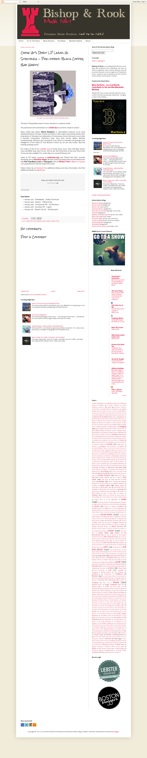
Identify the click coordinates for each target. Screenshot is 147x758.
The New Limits (104, 617)
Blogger (116, 731)
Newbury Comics (96, 539)
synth (124, 596)
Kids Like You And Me (99, 211)
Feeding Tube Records (119, 473)
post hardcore (115, 556)
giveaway (123, 481)
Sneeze (107, 586)
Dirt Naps (121, 458)
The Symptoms (110, 627)
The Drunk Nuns (109, 607)
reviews (48, 221)
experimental (95, 471)
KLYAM (94, 508)
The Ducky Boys (120, 607)
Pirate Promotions (112, 553)
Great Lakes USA (105, 487)
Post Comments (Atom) (38, 294)
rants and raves (111, 564)
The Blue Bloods (114, 600)
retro (103, 568)
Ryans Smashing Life (119, 576)
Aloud (101, 407)
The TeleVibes (119, 627)
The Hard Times (117, 291)
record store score (113, 566)
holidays (95, 495)
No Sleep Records (98, 540)
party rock (110, 552)
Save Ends (112, 580)
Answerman (115, 409)
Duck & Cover (96, 465)
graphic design (119, 485)
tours (116, 633)
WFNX (107, 646)
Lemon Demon (96, 512)
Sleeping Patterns (97, 586)
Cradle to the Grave (116, 450)
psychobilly (117, 559)
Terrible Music (98, 598)
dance (122, 452)
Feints (93, 475)
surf (118, 596)
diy (119, 459)
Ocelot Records (107, 542)
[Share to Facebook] (38, 218)
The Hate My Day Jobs (116, 609)
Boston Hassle (97, 205)
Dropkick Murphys (118, 463)
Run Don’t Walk (97, 218)
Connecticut (113, 446)
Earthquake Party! (116, 465)
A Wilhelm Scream (111, 403)
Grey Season (113, 489)
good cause (105, 485)
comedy (94, 446)
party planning (100, 552)
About (88, 41)
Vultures (105, 640)
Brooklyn (121, 432)
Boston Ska (96, 207)
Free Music (62, 41)
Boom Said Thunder (119, 428)
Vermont (108, 639)
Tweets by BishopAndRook (101, 195)
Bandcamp (41, 170)
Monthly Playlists (75, 41)
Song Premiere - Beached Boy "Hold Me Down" (47, 326)
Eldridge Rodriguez (99, 467)
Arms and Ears (113, 411)
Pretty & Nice (120, 558)
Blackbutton (113, 426)
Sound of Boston (97, 222)
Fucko (113, 479)
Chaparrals (105, 440)
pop (93, 556)
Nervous (114, 535)
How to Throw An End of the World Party (45, 303)
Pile (103, 553)
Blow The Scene (117, 327)
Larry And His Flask (108, 510)
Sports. (122, 590)
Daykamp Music (97, 209)
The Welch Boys (120, 629)
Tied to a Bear (122, 631)
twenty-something (113, 634)
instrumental (114, 502)
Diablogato (115, 456)
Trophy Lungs (98, 634)
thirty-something (110, 631)
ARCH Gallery (103, 411)
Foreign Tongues (104, 477)
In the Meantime (112, 499)
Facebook (40, 168)
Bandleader (121, 417)
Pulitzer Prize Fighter (107, 562)
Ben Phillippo (117, 421)
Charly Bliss (113, 440)
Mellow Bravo (95, 524)
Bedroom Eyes (101, 421)
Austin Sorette (98, 415)
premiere (110, 558)
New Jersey (122, 537)
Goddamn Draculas (118, 483)
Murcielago (103, 531)
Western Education (97, 646)
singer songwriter (111, 584)
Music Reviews (48, 41)
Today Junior (108, 633)
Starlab (94, 592)
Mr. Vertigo (95, 531)
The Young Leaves (97, 631)
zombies (117, 652)
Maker (111, 516)
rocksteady (95, 572)
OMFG (106, 547)
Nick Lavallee (122, 539)
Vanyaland (95, 224)
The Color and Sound (114, 602)
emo (34, 221)
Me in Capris (123, 520)
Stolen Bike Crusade (110, 594)
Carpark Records (117, 438)
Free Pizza (105, 479)
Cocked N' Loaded (98, 444)
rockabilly (121, 570)
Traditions (123, 633)
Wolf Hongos (102, 648)
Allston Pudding (97, 203)
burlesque (100, 436)
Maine (105, 516)
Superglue (112, 596)
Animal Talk (95, 409)
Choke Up (53, 128)
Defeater (108, 456)
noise (116, 540)
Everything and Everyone (117, 469)
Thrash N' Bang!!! (118, 359)
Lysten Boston (96, 516)
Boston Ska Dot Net (102, 432)
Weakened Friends (108, 644)
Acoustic (101, 405)
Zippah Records (108, 652)
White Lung (115, 646)
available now (45, 149)
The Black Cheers (103, 600)
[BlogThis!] (34, 218)
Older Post (80, 291)
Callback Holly (97, 438)
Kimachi (106, 506)
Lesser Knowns (116, 512)
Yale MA (94, 650)
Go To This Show (33, 41)
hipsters (121, 493)
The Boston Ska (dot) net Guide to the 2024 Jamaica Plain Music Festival (118, 350)
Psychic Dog (108, 559)
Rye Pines (95, 578)
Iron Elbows (123, 502)
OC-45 (93, 542)
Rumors (95, 576)
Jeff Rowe (104, 504)
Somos (102, 588)
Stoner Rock (121, 594)
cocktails (109, 444)
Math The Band (113, 520)
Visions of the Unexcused (100, 226)
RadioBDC (102, 564)
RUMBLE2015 (96, 574)
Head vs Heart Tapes (109, 493)
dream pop (106, 463)
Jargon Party (96, 504)
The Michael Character (104, 613)
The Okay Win (106, 619)
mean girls (107, 522)
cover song (104, 450)
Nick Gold (114, 539)
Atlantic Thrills (122, 413)
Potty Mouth (101, 558)
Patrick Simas (96, 553)
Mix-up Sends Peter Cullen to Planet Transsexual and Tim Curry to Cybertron (118, 296)
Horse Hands (120, 495)
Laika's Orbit (96, 510)
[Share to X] (36, 218)
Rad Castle (95, 564)
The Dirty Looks (119, 606)
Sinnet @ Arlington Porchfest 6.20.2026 (118, 320)
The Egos (94, 609)
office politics (120, 542)
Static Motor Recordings (117, 592)
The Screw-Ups (96, 625)
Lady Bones (120, 508)
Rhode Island (122, 568)
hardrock (122, 491)
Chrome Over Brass (100, 442)
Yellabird (108, 650)
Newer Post (25, 291)
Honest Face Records (108, 495)
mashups (121, 518)
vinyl (57, 221)
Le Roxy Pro (120, 510)
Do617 (111, 461)
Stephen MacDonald (97, 594)
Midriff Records (117, 526)
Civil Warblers (110, 442)
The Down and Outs (97, 607)
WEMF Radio (120, 644)
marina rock (100, 518)
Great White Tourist (119, 487)
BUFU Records (96, 434)
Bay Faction (105, 419)
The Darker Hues (119, 604)
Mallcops (118, 516)
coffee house (120, 444)
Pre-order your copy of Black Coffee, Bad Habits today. (53, 118)
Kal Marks (123, 504)
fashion (99, 473)
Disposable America (109, 459)
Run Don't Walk (106, 576)
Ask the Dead (101, 413)
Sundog (105, 596)
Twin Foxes (102, 636)
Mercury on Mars (113, 524)
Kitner (113, 506)
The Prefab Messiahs (104, 621)
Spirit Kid (115, 590)
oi (104, 544)
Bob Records (109, 428)
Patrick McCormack (119, 552)
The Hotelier (108, 598)
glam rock (96, 483)
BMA (102, 428)
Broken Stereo (113, 432)
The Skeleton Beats (109, 625)
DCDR (110, 454)
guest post (95, 491)
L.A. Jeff (113, 508)
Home (21, 41)
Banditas (113, 417)
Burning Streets (109, 436)
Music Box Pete (97, 216)
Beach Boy (114, 419)
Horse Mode (95, 497)
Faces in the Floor (117, 471)
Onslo (114, 547)
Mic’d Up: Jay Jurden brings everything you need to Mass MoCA (118, 282)
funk (119, 479)
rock (110, 570)
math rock (104, 520)
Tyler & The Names (114, 636)
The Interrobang (115, 611)
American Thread (119, 407)
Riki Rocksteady (99, 570)
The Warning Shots (107, 629)
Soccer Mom (116, 586)
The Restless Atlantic (105, 623)
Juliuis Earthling (113, 504)
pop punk (102, 556)
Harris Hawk (96, 493)
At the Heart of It (111, 413)
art (120, 411)
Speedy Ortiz (108, 590)
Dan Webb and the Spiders (110, 452)
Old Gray (121, 544)
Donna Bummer (119, 461)
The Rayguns (118, 621)
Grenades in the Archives (99, 489)
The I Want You (103, 611)
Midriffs (94, 528)
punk (43, 221)
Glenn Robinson (105, 483)
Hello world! (115, 329)
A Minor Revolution (98, 403)
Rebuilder (95, 566)
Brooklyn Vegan (40, 160)
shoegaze (95, 582)
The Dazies (95, 606)
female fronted (104, 475)
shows (53, 221)
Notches (122, 540)
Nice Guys (106, 539)
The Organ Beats (117, 619)
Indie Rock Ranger (103, 502)
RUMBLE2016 (107, 574)
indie (123, 499)
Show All (124, 395)
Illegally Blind (99, 499)
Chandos (96, 440)
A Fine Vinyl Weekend (39, 315)
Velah (101, 639)
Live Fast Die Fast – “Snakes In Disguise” (118, 361)
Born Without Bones (98, 430)
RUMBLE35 (119, 574)
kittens (121, 506)
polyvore (121, 553)
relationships (96, 568)
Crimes (124, 450)
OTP (120, 547)
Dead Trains (117, 454)
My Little (106, 535)
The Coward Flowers (106, 604)
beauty (94, 421)
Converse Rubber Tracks (99, 448)
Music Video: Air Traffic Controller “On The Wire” (48, 337)
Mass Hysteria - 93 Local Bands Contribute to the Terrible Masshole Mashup (108, 87)
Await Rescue (109, 415)
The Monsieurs (118, 615)
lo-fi (98, 515)
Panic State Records (115, 550)
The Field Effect (103, 609)
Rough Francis (106, 572)
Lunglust (122, 515)
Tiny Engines (98, 633)
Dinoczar (114, 458)
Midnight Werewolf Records (100, 526)
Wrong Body (120, 648)
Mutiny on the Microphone (101, 214)
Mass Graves (95, 520)
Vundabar (112, 640)
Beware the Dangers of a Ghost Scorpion (110, 422)
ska (123, 584)
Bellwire (109, 421)
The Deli (94, 213)
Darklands (103, 454)
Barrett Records (96, 419)
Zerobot (119, 650)
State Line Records (103, 592)
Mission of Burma (113, 528)
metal (122, 524)
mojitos (122, 528)
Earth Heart (106, 465)
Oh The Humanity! (97, 544)
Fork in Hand (117, 477)
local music (107, 514)
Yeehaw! (101, 650)
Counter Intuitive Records (117, 448)
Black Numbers (102, 426)
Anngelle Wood (105, 409)
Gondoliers (95, 485)
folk (93, 477)
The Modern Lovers (106, 615)
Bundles (115, 434)
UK (123, 636)
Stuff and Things (96, 596)
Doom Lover (96, 463)
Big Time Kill (108, 424)
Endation (104, 469)
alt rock (108, 407)
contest (121, 446)
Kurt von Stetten (104, 508)
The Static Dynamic (121, 625)
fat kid (108, 473)
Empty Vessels (96, 469)
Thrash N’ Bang (97, 220)
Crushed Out (96, 452)
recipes (104, 566)
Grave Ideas (95, 487)
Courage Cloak (95, 450)
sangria (118, 578)
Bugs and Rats (106, 434)
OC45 (98, 542)
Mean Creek (98, 522)
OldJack (94, 547)
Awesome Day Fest (121, 415)
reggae (122, 566)
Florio (123, 475)
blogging (122, 427)
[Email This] (32, 218)
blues (97, 428)
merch (103, 524)
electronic (111, 467)
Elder (125, 465)
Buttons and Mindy (121, 436)
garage (101, 481)
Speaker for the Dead (97, 590)
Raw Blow (121, 564)
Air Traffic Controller (113, 405)
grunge (120, 489)
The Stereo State (98, 627)
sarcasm (101, 580)
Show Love (106, 582)
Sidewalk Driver (97, 584)
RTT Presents (119, 572)
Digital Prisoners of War (104, 458)
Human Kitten (106, 497)
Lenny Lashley (106, 512)
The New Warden (116, 617)
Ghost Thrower (113, 481)
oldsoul (100, 547)
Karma (96, 506)
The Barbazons (118, 598)
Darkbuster (95, 454)
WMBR (94, 648)
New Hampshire (109, 537)
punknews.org (53, 157)
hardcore (39, 221)
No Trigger (110, 540)
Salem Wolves (104, 578)
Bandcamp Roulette (101, 417)
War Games (109, 642)
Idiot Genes (122, 497)
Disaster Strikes (96, 459)
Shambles (121, 580)
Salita (112, 578)
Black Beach (117, 424)
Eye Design (105, 471)
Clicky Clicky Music (121, 442)
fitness (117, 475)
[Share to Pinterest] (41, 218)
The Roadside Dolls (119, 623)
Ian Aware (114, 497)
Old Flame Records (112, 544)
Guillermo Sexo (105, 491)
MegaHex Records (118, 522)
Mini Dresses (102, 528)
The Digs (109, 606)
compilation (102, 446)
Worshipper (111, 648)
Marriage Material (111, 518)
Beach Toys (121, 419)
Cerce (125, 438)
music (111, 531)
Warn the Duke (118, 642)
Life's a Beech (117, 389)
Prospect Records (97, 559)
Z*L (114, 650)
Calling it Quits (107, 438)
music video (103, 533)
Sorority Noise (110, 588)
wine (122, 646)
